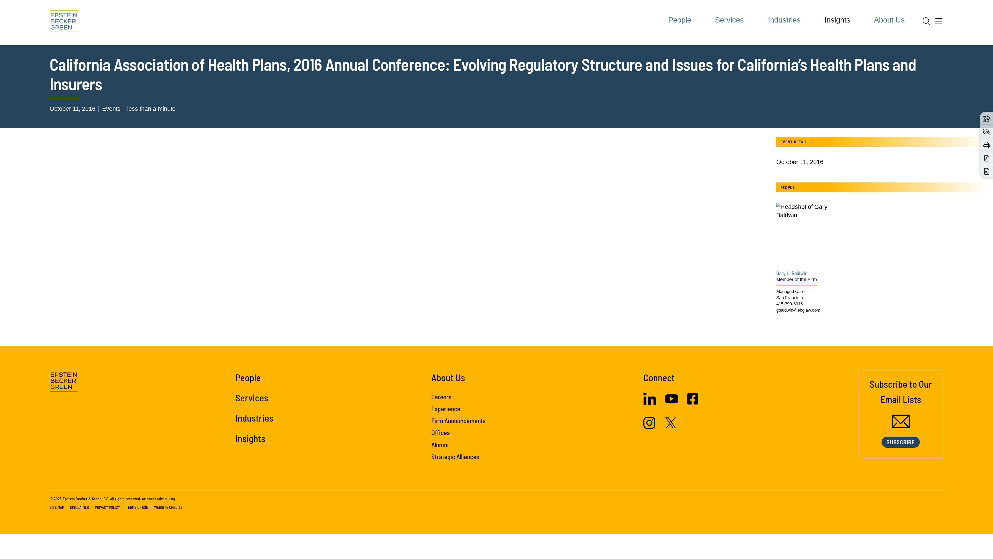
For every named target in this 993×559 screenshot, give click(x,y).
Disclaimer (79, 507)
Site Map (57, 507)
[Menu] (938, 23)
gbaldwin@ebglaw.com (798, 310)
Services (729, 20)
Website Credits (168, 507)
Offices (440, 432)
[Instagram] (650, 426)
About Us (889, 20)
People (679, 20)
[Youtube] (671, 403)
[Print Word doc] (986, 171)
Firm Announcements (458, 420)
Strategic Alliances (455, 456)
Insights (837, 20)
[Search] (926, 21)
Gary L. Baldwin (792, 273)
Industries (784, 20)
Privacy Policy (107, 507)
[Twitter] (670, 426)
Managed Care (790, 291)
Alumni (440, 444)
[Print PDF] (986, 158)
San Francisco (790, 297)
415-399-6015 (789, 303)
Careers (441, 397)
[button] (986, 118)
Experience (445, 409)
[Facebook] (692, 402)
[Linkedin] (649, 403)
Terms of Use (137, 507)
